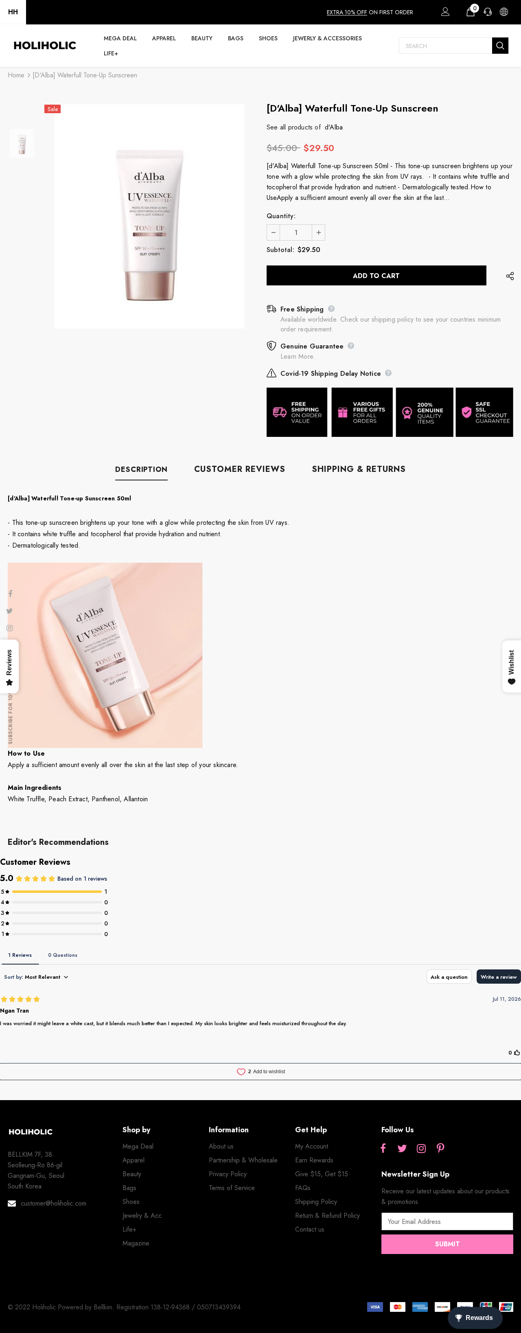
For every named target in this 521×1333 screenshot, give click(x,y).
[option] (149, 216)
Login (444, 14)
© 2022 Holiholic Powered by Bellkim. (62, 1307)
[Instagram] (421, 1149)
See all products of (294, 127)
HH (13, 12)
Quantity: (281, 216)
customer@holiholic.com (53, 1203)
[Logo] (44, 45)
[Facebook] (383, 1149)
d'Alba (334, 127)
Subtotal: (280, 249)
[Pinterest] (440, 1149)
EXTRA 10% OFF (347, 12)
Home (16, 75)
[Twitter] (402, 1149)
